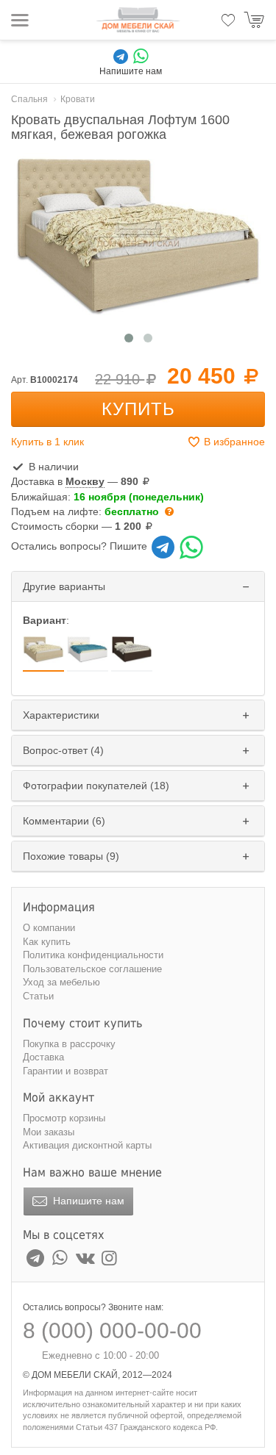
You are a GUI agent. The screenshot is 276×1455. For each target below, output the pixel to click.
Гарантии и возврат (65, 1071)
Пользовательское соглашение (92, 968)
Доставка (43, 1057)
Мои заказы (48, 1132)
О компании (49, 927)
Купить (138, 409)
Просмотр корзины (64, 1118)
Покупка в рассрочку (69, 1043)
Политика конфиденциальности (93, 954)
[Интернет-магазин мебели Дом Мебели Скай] (138, 19)
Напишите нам (87, 1201)
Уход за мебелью (61, 982)
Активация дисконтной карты (87, 1145)
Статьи (38, 996)
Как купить (47, 941)
